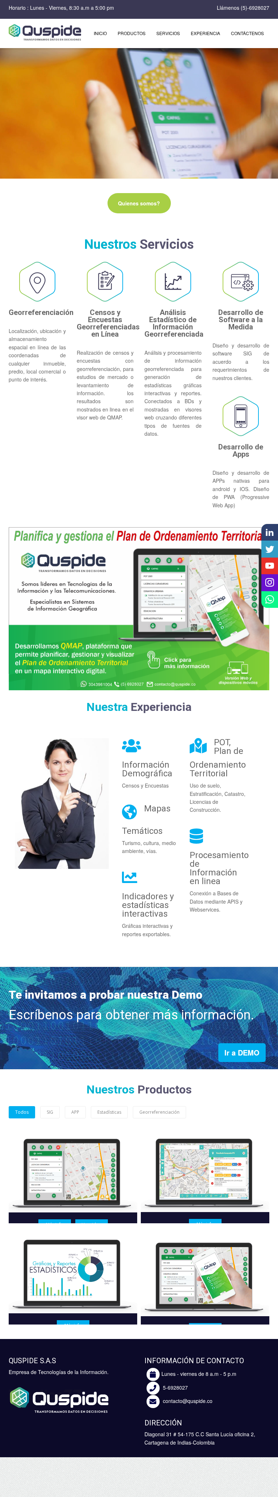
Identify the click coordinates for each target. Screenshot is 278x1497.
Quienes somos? (139, 203)
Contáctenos (247, 33)
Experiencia (205, 33)
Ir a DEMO (242, 1052)
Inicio (100, 33)
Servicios (168, 33)
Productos (132, 33)
